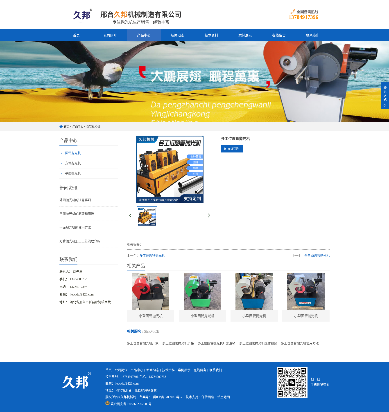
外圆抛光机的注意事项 (75, 200)
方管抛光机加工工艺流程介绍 (79, 241)
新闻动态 (177, 35)
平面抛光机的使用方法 (75, 227)
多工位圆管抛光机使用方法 (300, 343)
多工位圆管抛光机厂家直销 (216, 343)
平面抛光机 (73, 173)
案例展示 (245, 35)
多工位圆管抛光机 (152, 255)
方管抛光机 (73, 163)
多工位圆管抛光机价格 (178, 343)
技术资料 (211, 35)
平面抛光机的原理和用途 (76, 213)
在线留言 (279, 35)
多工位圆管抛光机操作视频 (258, 343)
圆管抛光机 (93, 126)
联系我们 (312, 35)
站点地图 (223, 397)
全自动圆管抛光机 (317, 255)
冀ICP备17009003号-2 (168, 397)
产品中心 (144, 35)
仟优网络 (207, 397)
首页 (76, 35)
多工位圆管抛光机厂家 (142, 343)
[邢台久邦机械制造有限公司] (82, 14)
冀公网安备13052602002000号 (131, 404)
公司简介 (110, 35)
